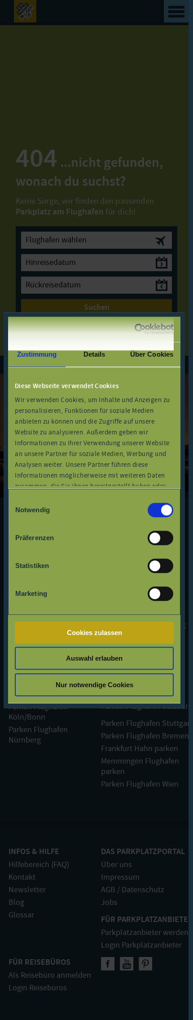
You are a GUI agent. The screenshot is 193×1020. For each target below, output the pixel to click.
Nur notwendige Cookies (94, 685)
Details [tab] (94, 354)
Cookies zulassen (94, 632)
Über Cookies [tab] (151, 354)
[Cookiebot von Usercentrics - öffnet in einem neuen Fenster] (134, 329)
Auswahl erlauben (94, 658)
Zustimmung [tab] (37, 354)
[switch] (160, 538)
